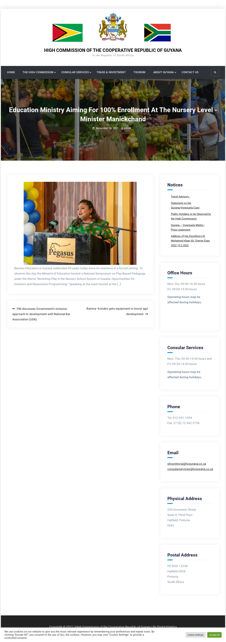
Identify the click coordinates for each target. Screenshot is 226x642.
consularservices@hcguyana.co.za (190, 469)
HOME (11, 72)
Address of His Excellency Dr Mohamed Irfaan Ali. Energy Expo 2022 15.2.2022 (190, 241)
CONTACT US (190, 72)
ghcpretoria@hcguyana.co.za (186, 463)
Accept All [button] (214, 635)
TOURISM (139, 72)
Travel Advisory (180, 196)
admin (127, 128)
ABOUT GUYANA (163, 72)
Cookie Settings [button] (195, 635)
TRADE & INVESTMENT (111, 72)
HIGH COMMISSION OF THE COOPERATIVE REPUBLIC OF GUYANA (113, 50)
